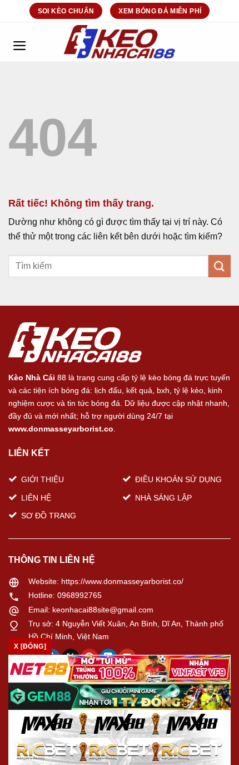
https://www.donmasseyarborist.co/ (122, 581)
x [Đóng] (30, 646)
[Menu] (19, 41)
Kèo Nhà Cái (31, 377)
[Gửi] (219, 266)
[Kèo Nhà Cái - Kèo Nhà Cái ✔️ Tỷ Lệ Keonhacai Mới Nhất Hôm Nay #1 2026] (119, 41)
